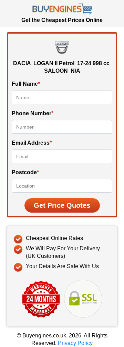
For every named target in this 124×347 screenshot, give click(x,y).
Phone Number (32, 113)
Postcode (25, 172)
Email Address (32, 143)
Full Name (26, 84)
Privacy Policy (75, 343)
